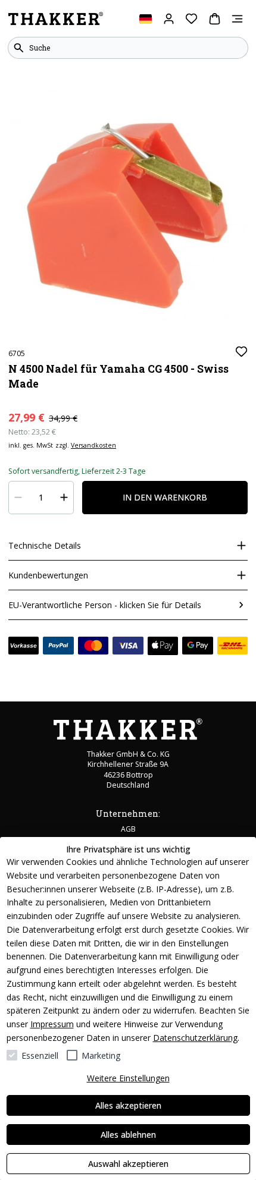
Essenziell (39, 1055)
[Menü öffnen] (237, 18)
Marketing (101, 1055)
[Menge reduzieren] (18, 498)
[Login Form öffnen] (168, 18)
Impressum (52, 1024)
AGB (128, 829)
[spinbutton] (41, 498)
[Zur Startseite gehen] (55, 19)
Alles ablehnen (128, 1134)
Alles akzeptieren (128, 1105)
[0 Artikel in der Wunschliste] (191, 18)
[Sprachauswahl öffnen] (145, 18)
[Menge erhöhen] (64, 498)
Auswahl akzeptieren (128, 1163)
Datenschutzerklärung (195, 1037)
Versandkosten (93, 445)
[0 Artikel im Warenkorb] (214, 18)
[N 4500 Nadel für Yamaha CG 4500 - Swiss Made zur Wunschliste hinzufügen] (241, 351)
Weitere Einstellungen (128, 1078)
